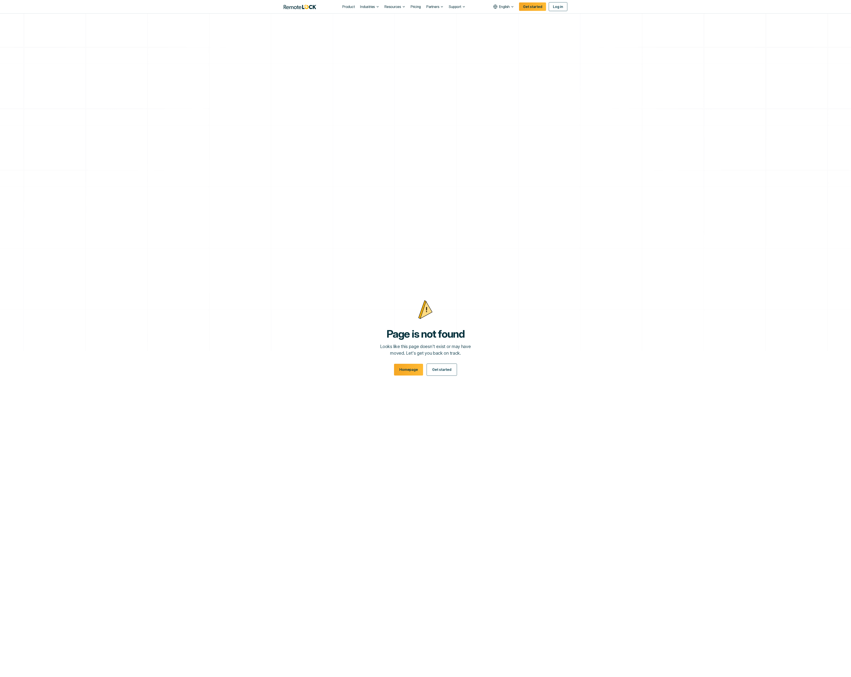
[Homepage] (300, 6)
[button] (369, 6)
